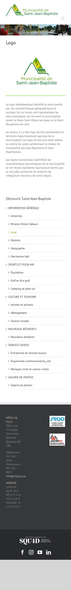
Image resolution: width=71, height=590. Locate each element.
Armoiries (16, 216)
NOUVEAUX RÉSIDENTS (22, 329)
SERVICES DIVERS (18, 345)
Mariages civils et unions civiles (30, 369)
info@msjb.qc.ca (16, 476)
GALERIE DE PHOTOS (20, 377)
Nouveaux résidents (23, 337)
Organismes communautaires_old (31, 361)
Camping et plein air (23, 288)
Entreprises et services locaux (28, 353)
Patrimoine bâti (20, 256)
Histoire (15, 240)
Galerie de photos (21, 385)
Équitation (17, 272)
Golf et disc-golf (20, 280)
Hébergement (19, 313)
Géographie (18, 248)
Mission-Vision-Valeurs (24, 224)
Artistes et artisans (22, 304)
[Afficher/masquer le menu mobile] (63, 18)
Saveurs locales (20, 321)
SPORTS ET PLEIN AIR (21, 264)
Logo (14, 232)
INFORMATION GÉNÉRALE (23, 208)
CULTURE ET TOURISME (22, 297)
